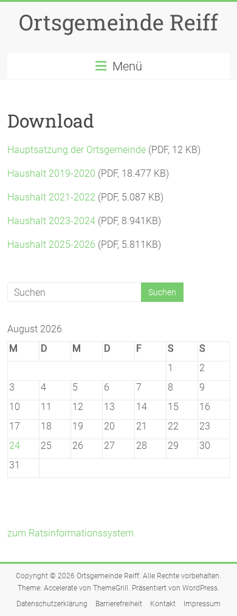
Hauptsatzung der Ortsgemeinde (76, 150)
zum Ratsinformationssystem (70, 533)
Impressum (202, 604)
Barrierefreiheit (118, 604)
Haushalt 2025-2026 (51, 244)
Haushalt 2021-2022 (51, 197)
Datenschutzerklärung (52, 604)
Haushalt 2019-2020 (51, 173)
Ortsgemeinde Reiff (118, 21)
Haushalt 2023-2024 (51, 221)
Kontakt (163, 604)
